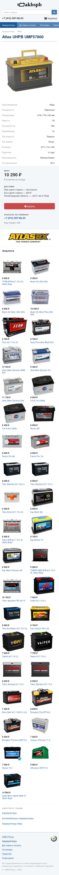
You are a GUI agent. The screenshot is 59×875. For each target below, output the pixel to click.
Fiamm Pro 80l (8, 456)
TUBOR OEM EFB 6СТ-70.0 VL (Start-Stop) (42, 571)
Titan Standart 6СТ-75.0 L (41, 484)
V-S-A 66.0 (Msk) (9, 428)
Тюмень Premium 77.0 (40, 740)
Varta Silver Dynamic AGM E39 (13, 371)
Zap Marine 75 (36, 539)
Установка (44, 25)
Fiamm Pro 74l (36, 456)
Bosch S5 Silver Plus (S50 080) (41, 313)
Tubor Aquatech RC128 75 (13, 600)
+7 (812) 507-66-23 (14, 218)
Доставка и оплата (27, 25)
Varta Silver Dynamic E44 (13, 400)
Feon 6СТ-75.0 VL (10, 342)
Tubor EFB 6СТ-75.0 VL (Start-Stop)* (12, 541)
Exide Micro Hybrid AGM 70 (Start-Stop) (14, 796)
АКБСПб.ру (29, 4)
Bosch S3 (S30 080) (39, 281)
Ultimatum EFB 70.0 (39, 767)
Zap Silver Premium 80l (12, 570)
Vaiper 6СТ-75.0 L (38, 656)
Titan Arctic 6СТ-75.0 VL (12, 512)
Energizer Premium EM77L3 (14, 740)
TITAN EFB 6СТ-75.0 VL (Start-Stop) (12, 282)
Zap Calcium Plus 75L (39, 628)
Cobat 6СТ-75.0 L (38, 600)
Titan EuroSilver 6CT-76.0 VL (14, 628)
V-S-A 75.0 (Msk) (37, 400)
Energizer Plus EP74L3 (40, 712)
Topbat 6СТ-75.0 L (10, 656)
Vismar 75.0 (7, 767)
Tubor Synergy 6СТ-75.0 (13, 684)
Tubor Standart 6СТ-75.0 (41, 684)
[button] (54, 47)
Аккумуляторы (8, 25)
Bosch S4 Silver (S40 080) (13, 312)
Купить (30, 206)
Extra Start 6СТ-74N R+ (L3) (14, 712)
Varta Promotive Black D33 (42, 342)
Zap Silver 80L (36, 512)
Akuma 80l (35, 428)
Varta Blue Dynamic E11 (40, 370)
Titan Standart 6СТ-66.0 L (13, 484)
